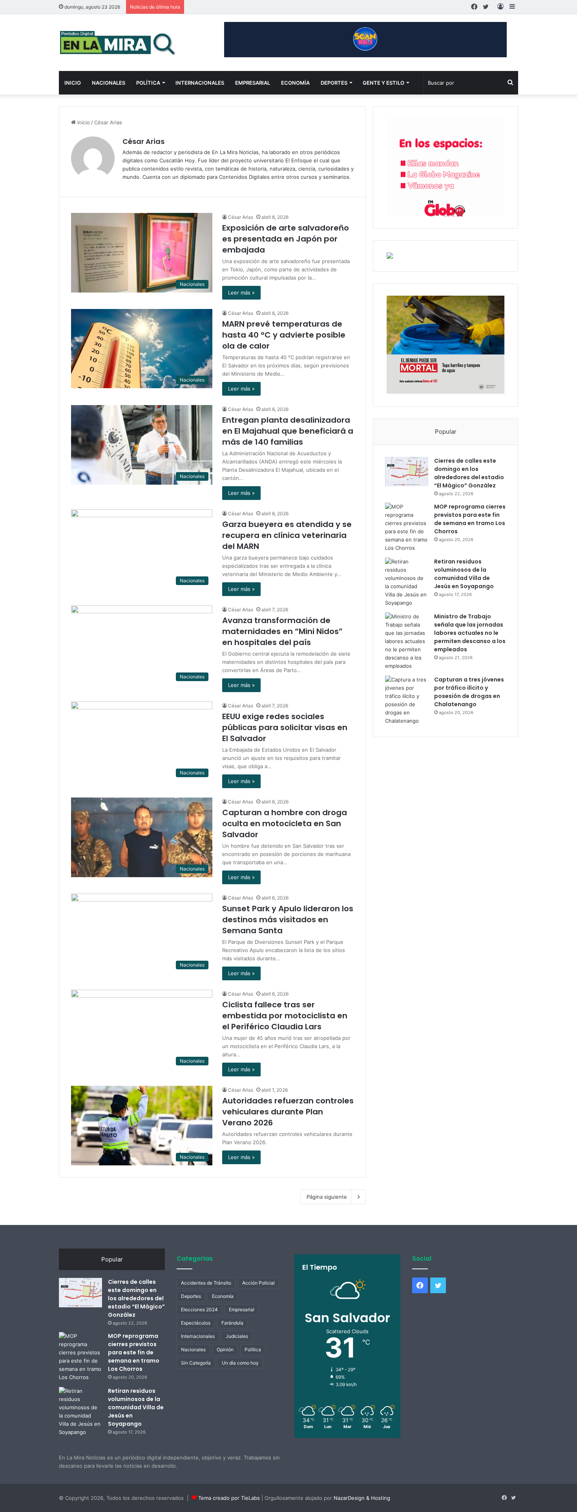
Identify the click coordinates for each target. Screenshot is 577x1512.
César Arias (143, 141)
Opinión (225, 1349)
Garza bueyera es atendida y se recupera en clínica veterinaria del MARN (287, 535)
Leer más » (241, 292)
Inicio (72, 83)
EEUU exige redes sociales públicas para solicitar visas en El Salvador (284, 727)
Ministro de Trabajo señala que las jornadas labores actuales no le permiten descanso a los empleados (470, 632)
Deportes (334, 83)
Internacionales (199, 83)
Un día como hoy (240, 1363)
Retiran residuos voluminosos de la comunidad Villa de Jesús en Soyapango (464, 574)
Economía (295, 83)
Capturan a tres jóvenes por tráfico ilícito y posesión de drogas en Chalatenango (469, 692)
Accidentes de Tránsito (206, 1283)
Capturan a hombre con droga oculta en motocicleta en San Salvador (284, 823)
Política (148, 83)
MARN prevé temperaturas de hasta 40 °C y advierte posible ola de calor (283, 334)
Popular (445, 431)
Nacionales (108, 83)
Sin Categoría (196, 1363)
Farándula (232, 1323)
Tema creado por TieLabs (229, 1498)
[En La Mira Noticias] (118, 42)
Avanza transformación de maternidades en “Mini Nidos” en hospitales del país (282, 631)
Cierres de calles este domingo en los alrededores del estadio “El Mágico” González (469, 473)
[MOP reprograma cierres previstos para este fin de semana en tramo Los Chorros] (406, 527)
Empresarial (252, 83)
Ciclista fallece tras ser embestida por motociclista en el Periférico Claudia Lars (284, 1015)
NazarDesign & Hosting (362, 1498)
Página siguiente (327, 1197)
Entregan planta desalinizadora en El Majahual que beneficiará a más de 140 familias (287, 430)
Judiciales (237, 1336)
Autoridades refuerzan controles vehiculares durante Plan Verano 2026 (288, 1111)
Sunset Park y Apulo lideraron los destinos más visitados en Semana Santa (287, 919)
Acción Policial (258, 1283)
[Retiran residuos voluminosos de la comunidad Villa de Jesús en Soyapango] (406, 582)
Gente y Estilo (383, 83)
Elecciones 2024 (199, 1309)
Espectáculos (195, 1323)
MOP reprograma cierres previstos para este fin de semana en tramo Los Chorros (470, 519)
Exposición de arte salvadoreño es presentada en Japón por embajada (285, 238)
